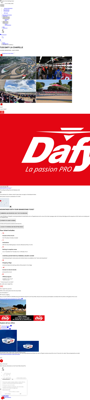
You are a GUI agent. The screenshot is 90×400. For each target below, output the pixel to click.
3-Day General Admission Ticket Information (10, 354)
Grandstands (6, 9)
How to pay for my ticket (5, 188)
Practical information (7, 15)
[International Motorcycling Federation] (6, 375)
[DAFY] (22, 320)
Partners (7, 19)
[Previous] (1, 55)
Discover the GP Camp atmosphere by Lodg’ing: (11, 298)
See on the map (3, 186)
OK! (20, 393)
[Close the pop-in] (10, 207)
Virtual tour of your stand (7, 53)
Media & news (5, 21)
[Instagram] (3, 32)
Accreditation (8, 25)
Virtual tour (5, 16)
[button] (2, 397)
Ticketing (2, 4)
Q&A (3, 27)
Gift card (6, 13)
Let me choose (8, 393)
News (6, 24)
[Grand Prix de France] (2, 3)
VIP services (6, 11)
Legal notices (5, 396)
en (3, 37)
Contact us (4, 28)
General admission (8, 8)
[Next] (1, 104)
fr (2, 36)
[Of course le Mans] (6, 378)
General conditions (6, 397)
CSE (6, 20)
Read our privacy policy (6, 389)
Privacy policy (5, 395)
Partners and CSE (6, 17)
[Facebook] (2, 30)
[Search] (0, 39)
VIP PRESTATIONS (5, 329)
